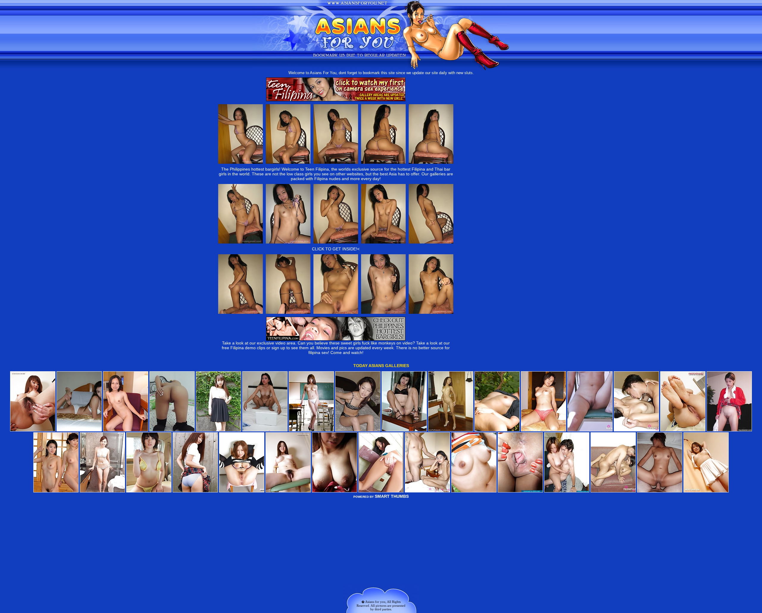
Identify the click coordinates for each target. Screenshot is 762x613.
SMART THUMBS (392, 496)
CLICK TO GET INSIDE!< (336, 249)
